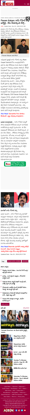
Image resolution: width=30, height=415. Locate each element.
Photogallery (15, 392)
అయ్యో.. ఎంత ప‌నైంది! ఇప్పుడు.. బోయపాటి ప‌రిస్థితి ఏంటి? (13, 276)
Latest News (7, 386)
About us (14, 396)
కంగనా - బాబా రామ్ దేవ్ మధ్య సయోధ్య (20, 353)
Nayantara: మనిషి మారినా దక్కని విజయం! (20, 345)
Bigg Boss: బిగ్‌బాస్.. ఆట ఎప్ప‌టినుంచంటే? (20, 336)
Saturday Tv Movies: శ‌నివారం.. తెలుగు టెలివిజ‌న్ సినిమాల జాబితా (21, 378)
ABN (2, 26)
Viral (14, 390)
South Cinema (5, 388)
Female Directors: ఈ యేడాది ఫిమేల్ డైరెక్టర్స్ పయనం (14, 331)
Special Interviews (5, 394)
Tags (3, 261)
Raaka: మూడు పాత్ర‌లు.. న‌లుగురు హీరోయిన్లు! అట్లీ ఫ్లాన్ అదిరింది (15, 271)
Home (2, 18)
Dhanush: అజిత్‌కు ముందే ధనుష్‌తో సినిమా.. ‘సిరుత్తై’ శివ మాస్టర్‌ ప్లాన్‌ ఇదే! (14, 288)
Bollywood (21, 386)
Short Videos (7, 396)
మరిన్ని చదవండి (5, 304)
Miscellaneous (9, 18)
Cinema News (19, 390)
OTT (20, 388)
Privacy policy (21, 396)
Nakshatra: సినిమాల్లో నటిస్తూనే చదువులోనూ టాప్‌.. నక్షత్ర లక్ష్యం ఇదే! (14, 293)
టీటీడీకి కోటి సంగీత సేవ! (20, 368)
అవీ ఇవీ (3, 307)
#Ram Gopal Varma (14, 261)
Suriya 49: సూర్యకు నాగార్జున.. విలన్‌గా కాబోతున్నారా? (13, 299)
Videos (24, 388)
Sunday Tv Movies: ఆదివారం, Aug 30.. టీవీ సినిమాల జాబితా (21, 362)
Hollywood (22, 392)
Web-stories (8, 390)
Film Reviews (14, 388)
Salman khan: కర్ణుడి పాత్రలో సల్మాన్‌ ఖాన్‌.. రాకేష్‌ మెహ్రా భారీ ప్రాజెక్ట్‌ (14, 282)
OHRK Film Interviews (17, 394)
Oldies (25, 394)
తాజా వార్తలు (4, 266)
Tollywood (14, 386)
